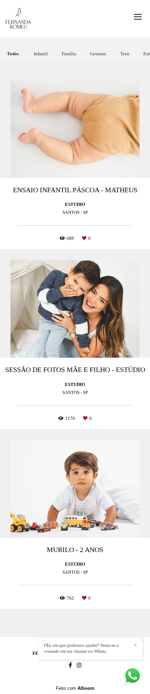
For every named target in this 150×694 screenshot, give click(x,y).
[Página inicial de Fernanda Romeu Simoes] (18, 18)
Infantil (41, 53)
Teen (124, 53)
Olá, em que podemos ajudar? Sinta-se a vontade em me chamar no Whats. (81, 648)
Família (69, 53)
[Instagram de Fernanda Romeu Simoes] (79, 665)
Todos (13, 53)
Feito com (75, 688)
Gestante (98, 53)
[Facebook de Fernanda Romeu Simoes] (70, 665)
